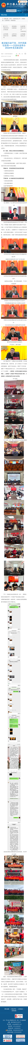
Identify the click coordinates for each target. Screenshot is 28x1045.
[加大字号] (17, 54)
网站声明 (13, 1009)
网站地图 (7, 1009)
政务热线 (14, 1010)
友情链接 (20, 1009)
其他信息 (13, 20)
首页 (10, 18)
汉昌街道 (7, 20)
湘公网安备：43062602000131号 (15, 1030)
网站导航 (4, 15)
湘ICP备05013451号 (16, 1022)
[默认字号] (19, 54)
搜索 (18, 10)
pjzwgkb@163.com (17, 1024)
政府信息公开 (16, 18)
